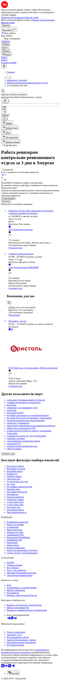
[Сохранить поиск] (4, 108)
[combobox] (14, 94)
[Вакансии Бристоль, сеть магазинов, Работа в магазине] (33, 349)
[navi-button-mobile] (4, 66)
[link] (6, 51)
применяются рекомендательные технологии (25, 651)
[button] (4, 57)
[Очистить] (5, 101)
